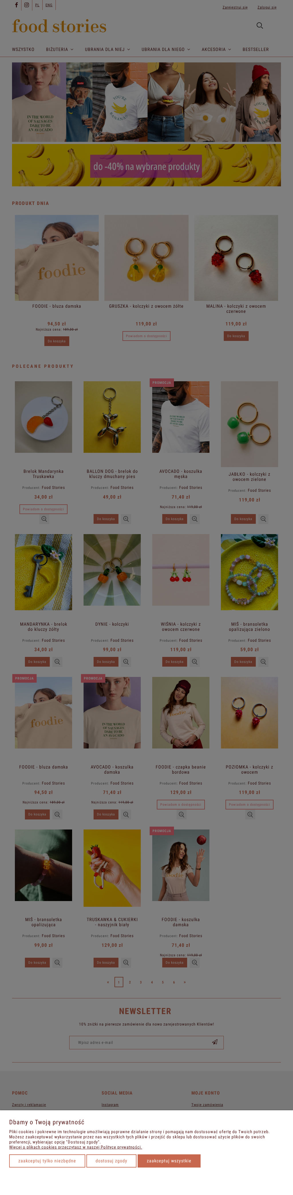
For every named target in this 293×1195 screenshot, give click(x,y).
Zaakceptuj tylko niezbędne (47, 1161)
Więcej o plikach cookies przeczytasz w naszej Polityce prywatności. (75, 1147)
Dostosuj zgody (111, 1161)
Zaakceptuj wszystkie (169, 1161)
